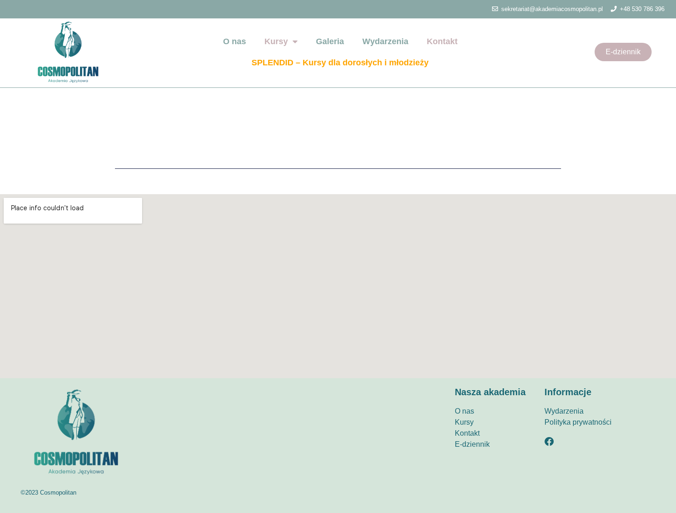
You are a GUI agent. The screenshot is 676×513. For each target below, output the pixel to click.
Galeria (330, 41)
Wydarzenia (385, 41)
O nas (234, 41)
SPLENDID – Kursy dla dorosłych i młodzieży (340, 62)
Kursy (276, 41)
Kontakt (442, 41)
